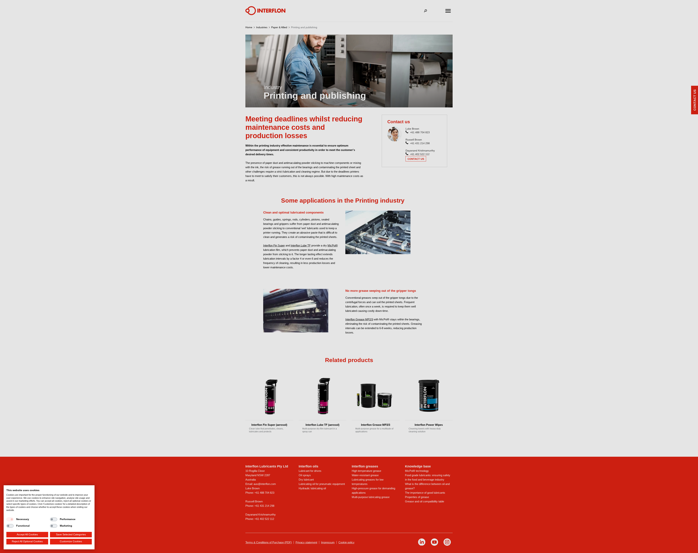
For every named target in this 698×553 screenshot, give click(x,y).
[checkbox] (10, 519)
